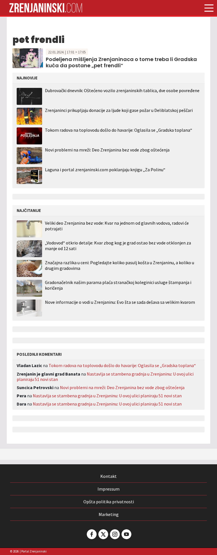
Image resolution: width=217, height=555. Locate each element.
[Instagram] (114, 534)
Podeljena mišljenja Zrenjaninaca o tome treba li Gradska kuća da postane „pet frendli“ (121, 62)
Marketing (109, 514)
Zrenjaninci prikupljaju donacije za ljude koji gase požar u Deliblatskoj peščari (119, 110)
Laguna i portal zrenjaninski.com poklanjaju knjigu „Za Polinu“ (105, 169)
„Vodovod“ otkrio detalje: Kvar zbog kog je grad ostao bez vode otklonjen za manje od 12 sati (118, 245)
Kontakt (108, 476)
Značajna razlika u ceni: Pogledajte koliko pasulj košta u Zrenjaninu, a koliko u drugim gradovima (119, 265)
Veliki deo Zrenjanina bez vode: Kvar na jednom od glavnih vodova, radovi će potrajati (117, 225)
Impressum (108, 489)
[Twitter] (102, 534)
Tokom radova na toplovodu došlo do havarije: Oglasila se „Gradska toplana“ (118, 130)
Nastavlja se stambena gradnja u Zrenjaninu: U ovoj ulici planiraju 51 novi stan (105, 376)
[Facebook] (91, 534)
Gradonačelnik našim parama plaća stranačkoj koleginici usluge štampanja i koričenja (118, 285)
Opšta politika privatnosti (108, 501)
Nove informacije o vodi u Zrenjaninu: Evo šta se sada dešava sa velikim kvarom (120, 302)
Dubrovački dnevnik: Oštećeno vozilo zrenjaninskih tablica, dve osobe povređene (122, 90)
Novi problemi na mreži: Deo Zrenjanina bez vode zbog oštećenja (107, 150)
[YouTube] (126, 534)
